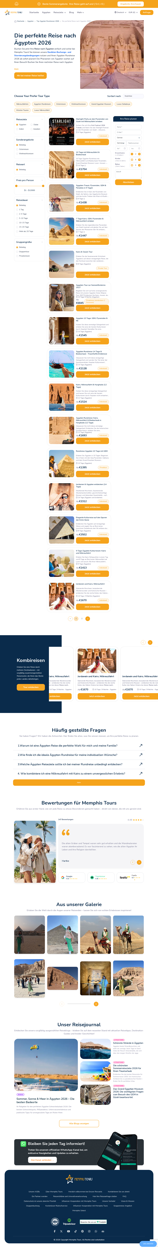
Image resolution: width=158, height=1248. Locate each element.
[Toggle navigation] (25, 12)
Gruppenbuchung (33, 1206)
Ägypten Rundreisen (42, 104)
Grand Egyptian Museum (101, 104)
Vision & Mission (127, 1201)
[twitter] (61, 1231)
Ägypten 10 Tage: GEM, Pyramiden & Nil (92, 319)
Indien (21, 129)
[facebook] (55, 1231)
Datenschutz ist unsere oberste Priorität (40, 1201)
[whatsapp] (96, 1231)
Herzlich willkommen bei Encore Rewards (85, 1192)
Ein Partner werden (39, 1196)
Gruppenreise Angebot (123, 1206)
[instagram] (89, 1231)
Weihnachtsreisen (78, 104)
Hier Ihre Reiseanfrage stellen (105, 1196)
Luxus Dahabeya (123, 104)
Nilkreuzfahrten (22, 104)
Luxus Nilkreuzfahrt (42, 110)
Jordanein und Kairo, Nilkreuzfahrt (90, 584)
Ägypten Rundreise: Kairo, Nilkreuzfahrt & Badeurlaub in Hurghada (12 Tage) (88, 420)
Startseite (34, 12)
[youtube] (68, 1231)
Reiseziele (59, 12)
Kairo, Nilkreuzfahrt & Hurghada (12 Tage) (91, 385)
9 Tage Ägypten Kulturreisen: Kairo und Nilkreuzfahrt (91, 552)
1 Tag (21, 209)
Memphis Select (79, 1210)
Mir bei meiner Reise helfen (30, 75)
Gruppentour (24, 251)
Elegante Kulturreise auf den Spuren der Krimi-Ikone (91, 518)
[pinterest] (82, 1231)
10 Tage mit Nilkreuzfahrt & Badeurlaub (88, 153)
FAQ (124, 1196)
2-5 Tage (23, 214)
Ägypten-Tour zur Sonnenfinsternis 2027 (90, 286)
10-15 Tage (24, 222)
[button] (121, 12)
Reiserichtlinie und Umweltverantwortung (70, 1196)
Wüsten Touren (22, 110)
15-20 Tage (24, 227)
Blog (71, 12)
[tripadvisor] (103, 1231)
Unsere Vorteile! (108, 1201)
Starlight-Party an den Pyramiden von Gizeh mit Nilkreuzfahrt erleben (92, 120)
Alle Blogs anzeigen (79, 1123)
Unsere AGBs (34, 1192)
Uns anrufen (148, 1244)
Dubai (35, 124)
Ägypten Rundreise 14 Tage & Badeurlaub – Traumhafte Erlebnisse (91, 352)
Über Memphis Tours (54, 1192)
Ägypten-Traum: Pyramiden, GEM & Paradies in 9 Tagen (91, 186)
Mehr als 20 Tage (26, 231)
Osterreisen (61, 104)
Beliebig (22, 145)
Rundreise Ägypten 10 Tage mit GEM (92, 451)
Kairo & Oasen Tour (84, 252)
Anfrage (147, 12)
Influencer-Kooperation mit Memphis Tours (79, 1201)
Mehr (79, 12)
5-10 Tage (23, 218)
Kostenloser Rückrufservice (56, 1206)
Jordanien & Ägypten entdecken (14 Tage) (91, 485)
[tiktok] (75, 1231)
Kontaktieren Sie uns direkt (119, 1192)
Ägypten (46, 12)
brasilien (36, 129)
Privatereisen (24, 256)
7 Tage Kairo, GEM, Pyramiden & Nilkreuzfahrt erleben (90, 219)
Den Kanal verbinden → (42, 1160)
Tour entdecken (31, 687)
